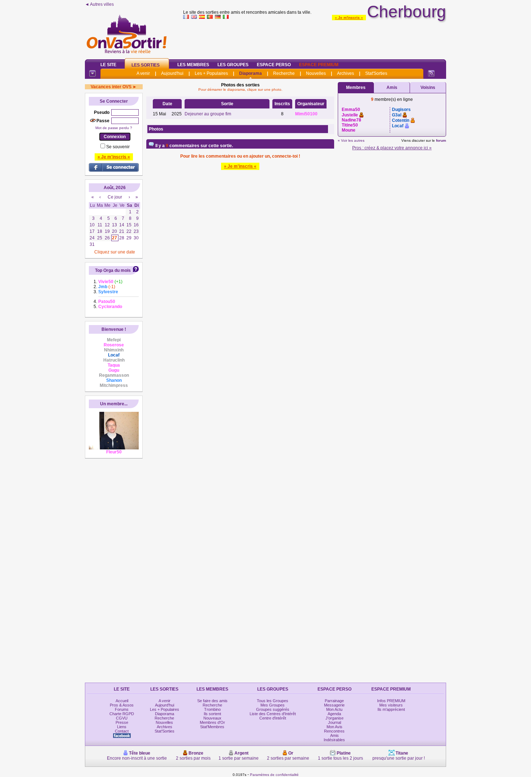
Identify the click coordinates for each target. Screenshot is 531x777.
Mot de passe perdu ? (113, 128)
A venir (143, 73)
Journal (334, 722)
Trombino (212, 709)
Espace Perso (274, 64)
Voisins (427, 87)
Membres (356, 87)
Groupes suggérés (272, 709)
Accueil (122, 701)
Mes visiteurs (391, 705)
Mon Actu (334, 709)
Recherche (284, 73)
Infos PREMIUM (391, 701)
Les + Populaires (211, 73)
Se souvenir (118, 146)
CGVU (122, 718)
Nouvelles (316, 73)
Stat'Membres (212, 727)
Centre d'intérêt (272, 718)
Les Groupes (233, 64)
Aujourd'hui (172, 73)
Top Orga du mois (113, 270)
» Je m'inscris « (349, 18)
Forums (122, 709)
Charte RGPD (121, 714)
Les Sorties (145, 65)
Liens (121, 727)
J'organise (334, 718)
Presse (122, 722)
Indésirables (334, 740)
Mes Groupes (272, 705)
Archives (345, 73)
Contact (122, 731)
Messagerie (334, 705)
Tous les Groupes (272, 701)
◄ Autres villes (99, 4)
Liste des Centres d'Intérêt (273, 714)
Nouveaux (212, 718)
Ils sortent (212, 714)
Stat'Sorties (376, 73)
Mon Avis (334, 727)
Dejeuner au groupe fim (208, 113)
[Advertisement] (314, 37)
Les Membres (193, 64)
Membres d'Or (212, 722)
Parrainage (334, 701)
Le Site (108, 64)
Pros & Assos (122, 705)
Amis (392, 87)
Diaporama (250, 73)
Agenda (334, 714)
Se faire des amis (212, 701)
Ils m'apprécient (391, 709)
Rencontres (334, 731)
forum (441, 140)
